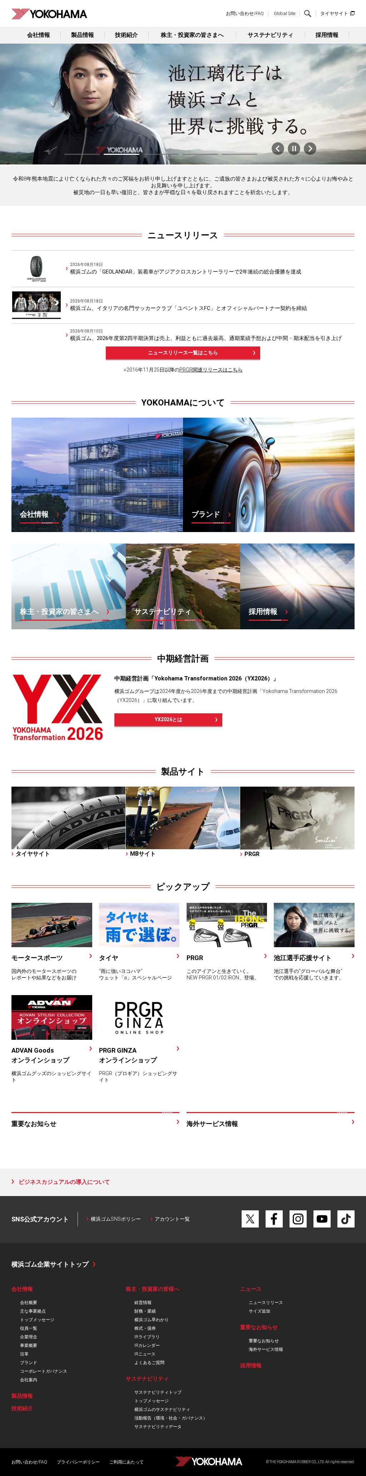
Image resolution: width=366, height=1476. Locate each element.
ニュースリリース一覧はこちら (183, 352)
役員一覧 (28, 1328)
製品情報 (82, 34)
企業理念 (28, 1336)
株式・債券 (145, 1328)
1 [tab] (82, 154)
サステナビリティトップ (158, 1392)
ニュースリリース (183, 235)
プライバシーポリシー (78, 1462)
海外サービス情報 (266, 1349)
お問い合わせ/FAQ (245, 13)
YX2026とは (168, 719)
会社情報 (38, 34)
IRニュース (144, 1354)
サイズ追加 (259, 1311)
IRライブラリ (147, 1336)
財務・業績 (145, 1311)
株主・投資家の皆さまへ (192, 34)
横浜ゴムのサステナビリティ (162, 1409)
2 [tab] (121, 154)
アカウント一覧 (172, 1219)
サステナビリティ (270, 34)
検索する (307, 13)
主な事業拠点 (33, 1311)
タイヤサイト (334, 13)
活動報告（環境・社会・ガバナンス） (170, 1418)
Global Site (284, 13)
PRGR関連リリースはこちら (211, 370)
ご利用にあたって (126, 1462)
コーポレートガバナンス (43, 1371)
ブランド (28, 1362)
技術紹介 (126, 34)
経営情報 (143, 1302)
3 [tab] (160, 154)
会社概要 (28, 1302)
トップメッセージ (37, 1319)
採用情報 (327, 34)
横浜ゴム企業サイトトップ (50, 1264)
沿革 (24, 1354)
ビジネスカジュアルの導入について (64, 1182)
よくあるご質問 (149, 1362)
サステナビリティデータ (158, 1426)
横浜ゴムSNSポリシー (116, 1219)
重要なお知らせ (264, 1340)
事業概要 (28, 1345)
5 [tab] (239, 154)
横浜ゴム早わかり (151, 1319)
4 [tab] (200, 154)
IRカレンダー (147, 1345)
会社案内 (28, 1379)
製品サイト (183, 772)
